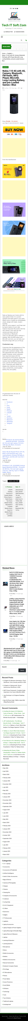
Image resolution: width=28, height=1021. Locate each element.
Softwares (5, 988)
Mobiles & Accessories (9, 959)
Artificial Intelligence (8, 873)
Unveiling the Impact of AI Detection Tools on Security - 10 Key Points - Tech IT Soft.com (14, 713)
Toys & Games (7, 998)
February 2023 (6, 848)
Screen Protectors (8, 982)
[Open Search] (21, 40)
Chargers (5, 886)
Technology (6, 991)
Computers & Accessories (10, 895)
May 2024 (5, 819)
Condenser (6, 899)
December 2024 (7, 800)
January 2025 (6, 797)
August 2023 (6, 841)
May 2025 (5, 790)
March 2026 (6, 774)
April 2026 (5, 771)
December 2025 (7, 784)
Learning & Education (8, 940)
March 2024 (6, 822)
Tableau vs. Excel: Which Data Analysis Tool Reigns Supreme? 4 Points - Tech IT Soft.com (14, 733)
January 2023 (6, 851)
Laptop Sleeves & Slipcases (10, 934)
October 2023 (6, 835)
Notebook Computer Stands (10, 966)
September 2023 (7, 838)
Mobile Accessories (8, 953)
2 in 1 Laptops (6, 863)
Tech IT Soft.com (14, 25)
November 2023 (7, 832)
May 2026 (5, 768)
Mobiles (5, 956)
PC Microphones (7, 972)
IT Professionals (7, 918)
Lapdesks (5, 921)
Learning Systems (7, 943)
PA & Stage (6, 969)
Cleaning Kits (6, 892)
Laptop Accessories (8, 924)
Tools (4, 995)
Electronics (6, 911)
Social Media (6, 985)
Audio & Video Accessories (10, 876)
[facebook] (10, 9)
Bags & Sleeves (7, 879)
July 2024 (5, 813)
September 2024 (7, 806)
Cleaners (5, 889)
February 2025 (6, 793)
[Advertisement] (14, 147)
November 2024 (7, 803)
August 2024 (6, 809)
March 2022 (6, 854)
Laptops (5, 937)
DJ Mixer (5, 908)
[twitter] (14, 9)
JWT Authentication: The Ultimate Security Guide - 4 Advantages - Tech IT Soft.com (13, 723)
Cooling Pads (6, 902)
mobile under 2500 (13, 481)
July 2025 (5, 787)
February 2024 (6, 825)
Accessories (6, 867)
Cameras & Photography (9, 883)
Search (4, 667)
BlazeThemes (17, 1018)
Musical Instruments (8, 963)
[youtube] (17, 9)
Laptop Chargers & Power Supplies (12, 927)
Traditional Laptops (8, 1001)
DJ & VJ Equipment (8, 905)
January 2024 (6, 829)
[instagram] (12, 9)
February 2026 (6, 777)
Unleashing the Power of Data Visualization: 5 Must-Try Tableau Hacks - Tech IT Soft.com (14, 752)
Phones (5, 975)
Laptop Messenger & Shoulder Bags (12, 931)
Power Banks (6, 979)
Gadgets (5, 67)
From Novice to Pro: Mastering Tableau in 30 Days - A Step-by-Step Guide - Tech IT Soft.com (14, 742)
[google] (15, 9)
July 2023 (5, 845)
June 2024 (5, 816)
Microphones (6, 947)
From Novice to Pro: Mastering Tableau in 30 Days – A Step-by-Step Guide (14, 756)
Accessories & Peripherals (10, 870)
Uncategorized (7, 1004)
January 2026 (6, 781)
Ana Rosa (6, 88)
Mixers (5, 950)
